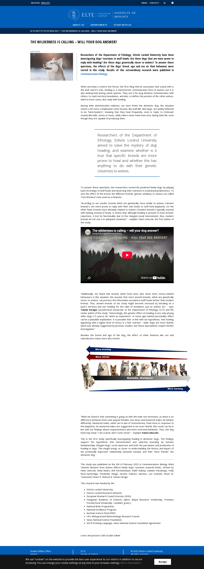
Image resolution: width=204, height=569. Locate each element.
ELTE (83, 551)
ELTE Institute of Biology (44, 31)
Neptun (33, 554)
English (45, 2)
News (144, 2)
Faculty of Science (89, 554)
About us (78, 24)
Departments (99, 24)
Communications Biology (94, 74)
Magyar (35, 2)
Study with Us (122, 24)
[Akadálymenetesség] (172, 2)
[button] (165, 2)
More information (131, 563)
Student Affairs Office (40, 551)
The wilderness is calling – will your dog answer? (89, 31)
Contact (154, 2)
